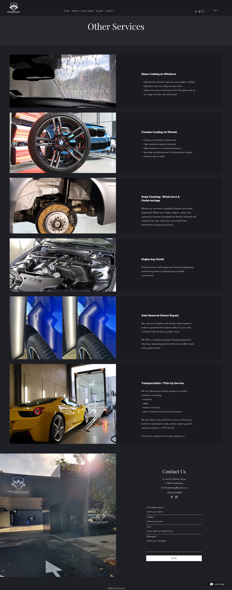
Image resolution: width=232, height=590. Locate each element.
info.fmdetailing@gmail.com (174, 487)
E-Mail (150, 517)
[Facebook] (196, 11)
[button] (203, 11)
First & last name (155, 507)
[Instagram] (199, 11)
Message (151, 536)
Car (148, 527)
